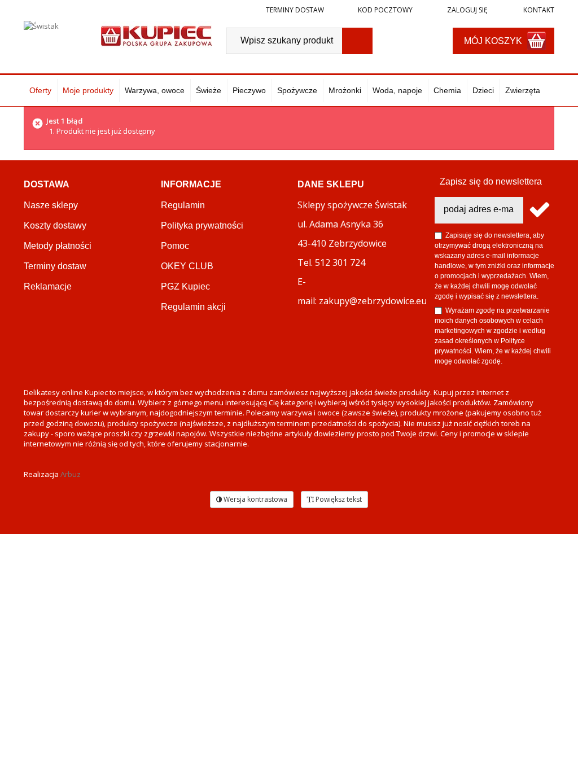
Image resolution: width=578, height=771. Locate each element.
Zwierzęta (522, 90)
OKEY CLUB (187, 266)
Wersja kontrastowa (254, 499)
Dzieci (483, 90)
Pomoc (175, 246)
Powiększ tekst (338, 499)
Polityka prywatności (202, 225)
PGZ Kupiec (185, 286)
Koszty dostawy (55, 225)
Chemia (447, 90)
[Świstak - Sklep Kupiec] (156, 35)
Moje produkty (88, 90)
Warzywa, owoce (155, 90)
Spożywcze (297, 90)
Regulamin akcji (193, 307)
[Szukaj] (357, 41)
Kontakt (538, 10)
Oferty (40, 90)
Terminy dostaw (295, 10)
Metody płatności (57, 246)
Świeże (208, 90)
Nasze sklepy (51, 205)
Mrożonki (345, 90)
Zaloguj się (466, 10)
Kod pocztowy (385, 10)
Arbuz (70, 474)
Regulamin (183, 205)
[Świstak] (57, 38)
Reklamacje (48, 286)
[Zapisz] (538, 210)
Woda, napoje (397, 90)
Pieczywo (249, 90)
